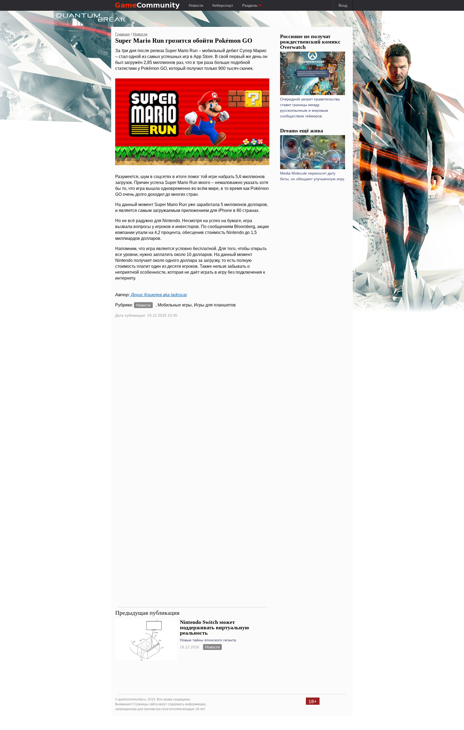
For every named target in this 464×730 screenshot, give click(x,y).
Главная (122, 34)
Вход (343, 5)
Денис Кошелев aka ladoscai (159, 294)
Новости (196, 5)
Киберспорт (222, 5)
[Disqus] (192, 394)
